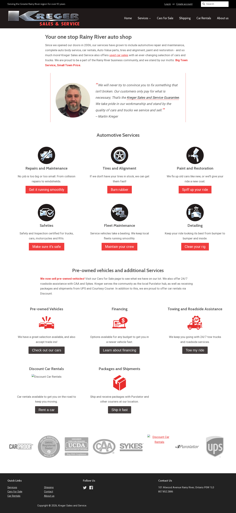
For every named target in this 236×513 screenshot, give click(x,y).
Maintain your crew (119, 247)
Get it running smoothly (46, 190)
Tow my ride (195, 350)
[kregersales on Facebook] (91, 488)
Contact (48, 491)
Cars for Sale (165, 18)
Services (143, 18)
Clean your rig (195, 247)
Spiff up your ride (195, 190)
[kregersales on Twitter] (85, 488)
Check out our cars (46, 350)
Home (128, 18)
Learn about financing (119, 350)
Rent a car (47, 410)
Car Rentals (203, 18)
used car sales (118, 55)
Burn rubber (119, 190)
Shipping (185, 18)
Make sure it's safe (46, 247)
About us (223, 18)
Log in (167, 4)
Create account (184, 4)
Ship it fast (119, 410)
